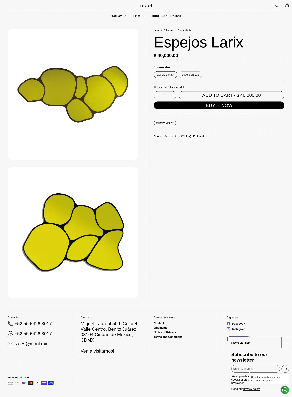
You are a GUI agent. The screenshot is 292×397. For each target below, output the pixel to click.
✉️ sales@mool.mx (27, 343)
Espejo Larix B (190, 74)
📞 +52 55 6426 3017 (30, 323)
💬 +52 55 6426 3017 (30, 333)
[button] (277, 5)
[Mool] (146, 5)
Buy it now (219, 105)
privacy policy (251, 388)
